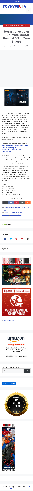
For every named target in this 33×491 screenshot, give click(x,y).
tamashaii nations (15, 215)
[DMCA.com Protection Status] (7, 225)
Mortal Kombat (9, 25)
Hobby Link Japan (17, 150)
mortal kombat (14, 212)
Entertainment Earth (21, 146)
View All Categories (9, 383)
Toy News (24, 25)
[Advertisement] (16, 66)
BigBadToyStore (7, 146)
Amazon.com (6, 152)
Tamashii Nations (17, 25)
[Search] (27, 371)
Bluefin (7, 212)
